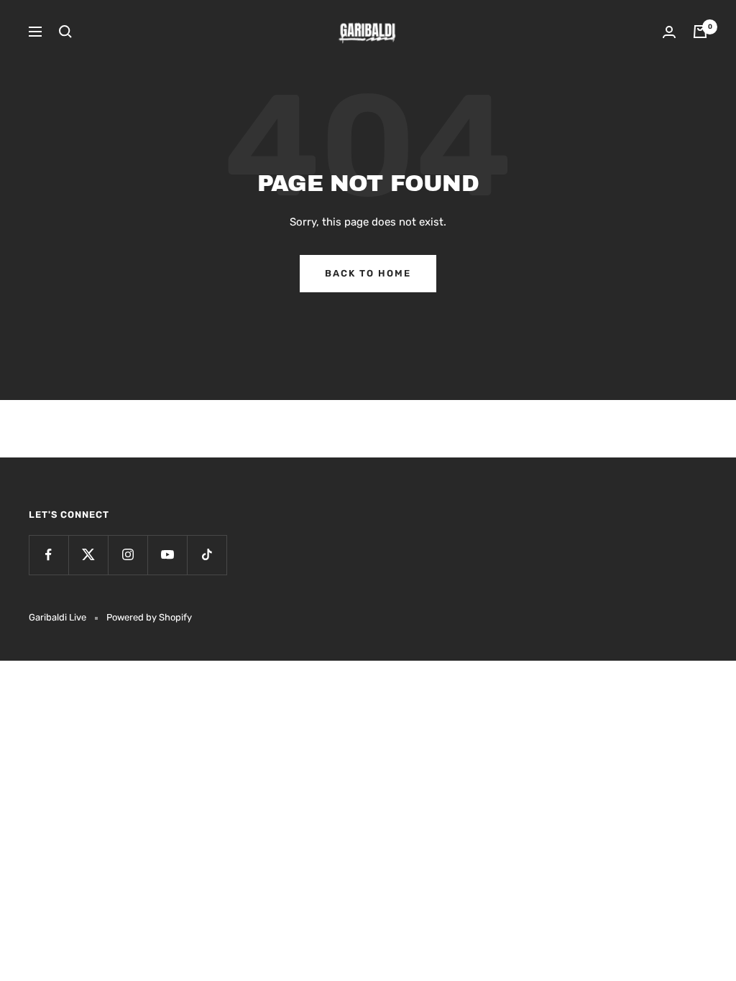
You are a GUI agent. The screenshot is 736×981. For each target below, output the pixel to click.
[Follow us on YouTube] (167, 555)
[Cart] (700, 31)
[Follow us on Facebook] (48, 555)
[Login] (669, 32)
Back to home (368, 273)
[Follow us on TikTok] (206, 555)
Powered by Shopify (149, 617)
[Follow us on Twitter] (88, 555)
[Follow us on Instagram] (127, 555)
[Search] (65, 31)
